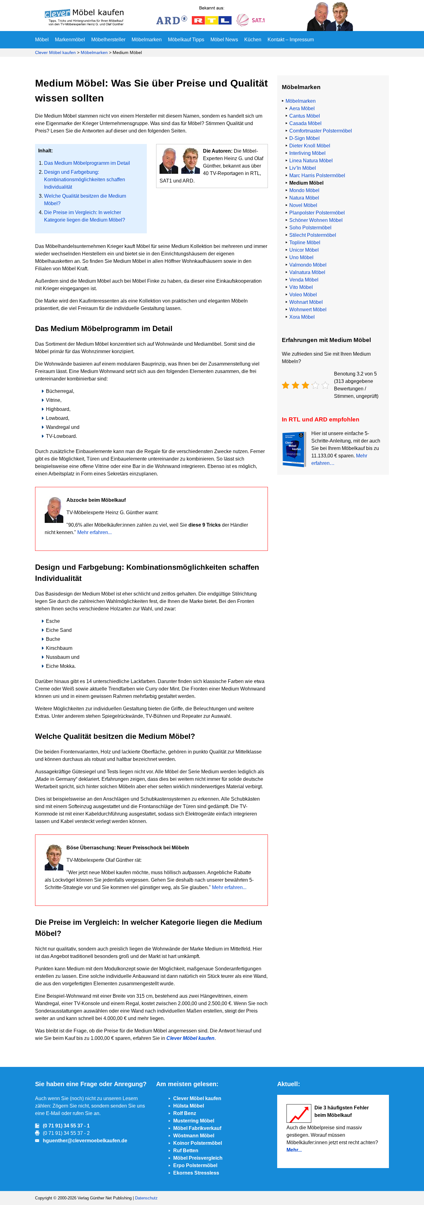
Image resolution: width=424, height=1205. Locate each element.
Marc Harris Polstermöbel (317, 175)
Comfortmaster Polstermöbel (320, 130)
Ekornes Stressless (196, 1173)
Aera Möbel (302, 108)
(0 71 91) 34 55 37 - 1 (66, 1125)
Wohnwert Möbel (308, 309)
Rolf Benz (184, 1113)
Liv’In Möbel (302, 168)
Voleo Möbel (303, 294)
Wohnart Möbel (306, 302)
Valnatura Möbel (307, 272)
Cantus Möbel (304, 116)
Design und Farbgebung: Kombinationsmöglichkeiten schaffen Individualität (84, 179)
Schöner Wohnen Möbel (316, 220)
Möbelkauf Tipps (186, 39)
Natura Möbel (304, 197)
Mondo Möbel (304, 190)
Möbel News (224, 39)
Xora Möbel (302, 317)
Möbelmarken (147, 39)
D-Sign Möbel (304, 138)
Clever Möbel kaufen (55, 52)
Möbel (42, 39)
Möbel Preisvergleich (198, 1158)
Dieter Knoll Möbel (309, 145)
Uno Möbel (301, 257)
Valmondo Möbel (308, 265)
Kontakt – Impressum (291, 39)
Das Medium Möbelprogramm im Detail (87, 163)
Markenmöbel (70, 39)
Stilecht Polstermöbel (312, 235)
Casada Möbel (305, 123)
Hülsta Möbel (188, 1105)
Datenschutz (146, 1198)
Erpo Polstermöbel (195, 1165)
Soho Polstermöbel (310, 227)
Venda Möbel (303, 279)
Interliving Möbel (307, 153)
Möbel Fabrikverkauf (197, 1128)
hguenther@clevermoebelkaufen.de (85, 1140)
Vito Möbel (301, 287)
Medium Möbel (306, 183)
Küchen (252, 39)
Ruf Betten (185, 1150)
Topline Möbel (304, 242)
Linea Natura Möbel (311, 160)
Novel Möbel (303, 205)
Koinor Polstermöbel (197, 1143)
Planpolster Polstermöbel (317, 212)
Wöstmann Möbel (193, 1135)
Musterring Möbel (193, 1120)
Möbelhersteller (108, 39)
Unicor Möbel (304, 250)
